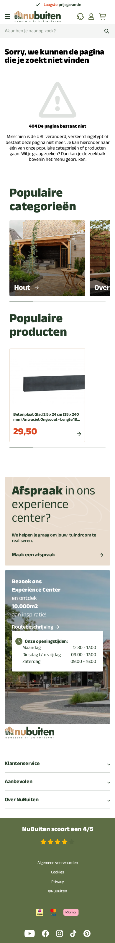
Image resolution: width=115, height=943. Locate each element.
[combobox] (57, 31)
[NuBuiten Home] (37, 16)
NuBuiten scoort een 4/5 (57, 829)
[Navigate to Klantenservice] (80, 16)
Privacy (57, 882)
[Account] (91, 16)
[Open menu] (7, 16)
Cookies (57, 872)
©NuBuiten (57, 891)
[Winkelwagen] (103, 16)
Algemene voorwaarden (57, 863)
